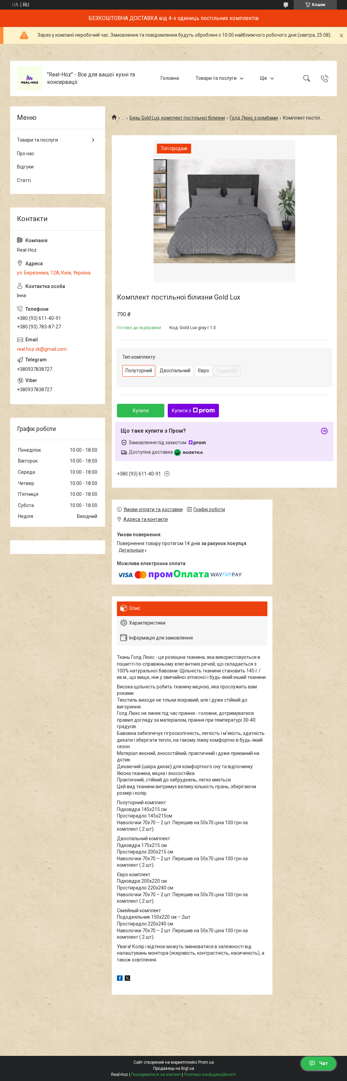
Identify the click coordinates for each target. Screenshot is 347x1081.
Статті (24, 180)
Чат (323, 1063)
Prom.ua (206, 1062)
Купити (141, 410)
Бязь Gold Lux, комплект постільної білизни (177, 118)
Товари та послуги (216, 78)
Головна (170, 78)
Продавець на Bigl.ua (173, 1068)
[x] (127, 979)
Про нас (25, 153)
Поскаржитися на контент (156, 1074)
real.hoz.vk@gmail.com (42, 349)
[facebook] (120, 979)
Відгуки (25, 166)
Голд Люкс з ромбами (254, 118)
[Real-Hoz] (29, 78)
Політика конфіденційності (210, 1074)
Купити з (181, 410)
